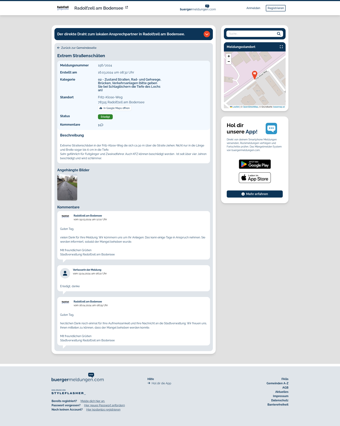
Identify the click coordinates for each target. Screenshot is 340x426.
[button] (254, 75)
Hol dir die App (161, 383)
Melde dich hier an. (93, 401)
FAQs (284, 379)
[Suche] (279, 33)
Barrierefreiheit (277, 404)
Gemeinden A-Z (277, 383)
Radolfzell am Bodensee (98, 8)
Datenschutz (279, 400)
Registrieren (276, 8)
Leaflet (235, 106)
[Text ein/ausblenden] (207, 34)
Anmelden (253, 8)
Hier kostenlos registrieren (103, 409)
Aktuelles (281, 392)
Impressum (280, 396)
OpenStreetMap (250, 106)
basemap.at (279, 106)
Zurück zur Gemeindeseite (78, 48)
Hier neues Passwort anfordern (104, 405)
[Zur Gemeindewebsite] (127, 8)
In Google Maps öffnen (116, 108)
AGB (285, 387)
